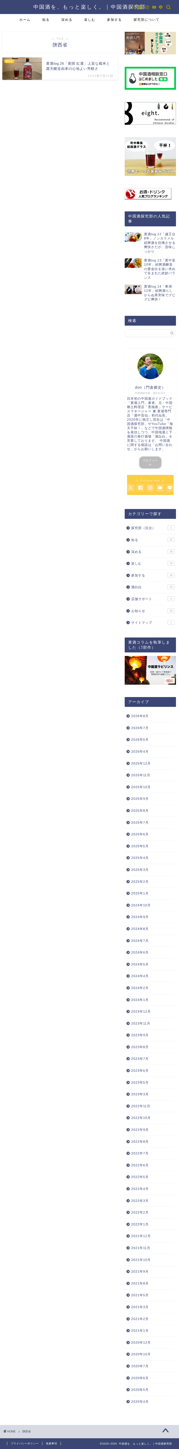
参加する (114, 20)
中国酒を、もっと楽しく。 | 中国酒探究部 (89, 7)
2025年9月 (140, 799)
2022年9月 (140, 1130)
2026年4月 (140, 751)
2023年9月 (140, 1035)
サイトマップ (151, 622)
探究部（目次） (151, 528)
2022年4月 (140, 1189)
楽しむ (89, 20)
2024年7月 (140, 941)
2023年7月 (140, 1059)
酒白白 (151, 587)
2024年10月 (141, 905)
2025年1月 (140, 893)
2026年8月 (140, 716)
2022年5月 (140, 1177)
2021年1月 (140, 1330)
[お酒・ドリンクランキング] (150, 194)
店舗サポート (151, 599)
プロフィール (150, 462)
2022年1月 (140, 1224)
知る (46, 20)
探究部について (147, 20)
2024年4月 (140, 976)
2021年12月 (141, 1236)
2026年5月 (140, 739)
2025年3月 (140, 870)
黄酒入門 (138, 403)
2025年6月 (140, 834)
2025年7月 (140, 822)
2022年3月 (140, 1201)
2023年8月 (140, 1047)
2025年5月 (140, 846)
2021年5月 (140, 1295)
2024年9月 (140, 917)
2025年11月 (140, 775)
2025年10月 (141, 787)
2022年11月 (140, 1106)
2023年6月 (140, 1070)
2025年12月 (141, 763)
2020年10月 (141, 1354)
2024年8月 (140, 929)
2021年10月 (141, 1260)
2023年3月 (140, 1094)
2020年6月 (140, 1378)
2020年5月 (140, 1390)
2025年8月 (140, 810)
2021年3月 (140, 1307)
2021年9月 (140, 1271)
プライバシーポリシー (25, 1443)
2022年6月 (140, 1165)
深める (66, 20)
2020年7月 (140, 1366)
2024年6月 (140, 952)
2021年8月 (140, 1283)
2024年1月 (140, 1000)
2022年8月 (140, 1141)
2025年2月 (140, 881)
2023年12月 (141, 1011)
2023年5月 (140, 1082)
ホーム (25, 20)
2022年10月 (141, 1118)
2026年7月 (140, 728)
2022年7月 (140, 1153)
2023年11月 (140, 1023)
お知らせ (151, 611)
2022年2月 (140, 1212)
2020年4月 (140, 1401)
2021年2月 (140, 1319)
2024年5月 (140, 964)
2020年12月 (141, 1342)
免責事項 (51, 1443)
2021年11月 (140, 1248)
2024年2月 (140, 988)
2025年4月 (140, 858)
